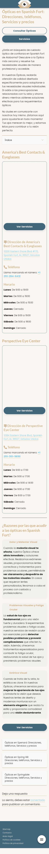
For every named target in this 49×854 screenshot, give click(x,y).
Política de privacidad (13, 843)
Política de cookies (11, 839)
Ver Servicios (25, 226)
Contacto (7, 832)
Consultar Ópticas (24, 30)
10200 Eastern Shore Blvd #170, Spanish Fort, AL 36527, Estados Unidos (22, 255)
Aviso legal (8, 836)
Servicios (24, 39)
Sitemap (6, 829)
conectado (38, 800)
